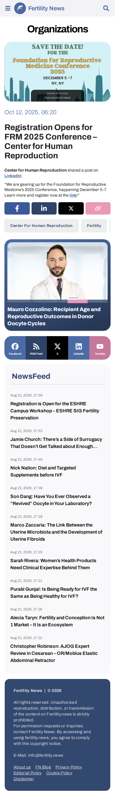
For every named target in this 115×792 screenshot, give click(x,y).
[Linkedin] (78, 345)
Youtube (100, 353)
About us (22, 767)
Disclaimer (24, 779)
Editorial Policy (28, 773)
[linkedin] (44, 208)
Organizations (57, 29)
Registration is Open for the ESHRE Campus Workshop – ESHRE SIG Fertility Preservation (54, 410)
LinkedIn (12, 176)
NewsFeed (31, 376)
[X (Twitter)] (71, 208)
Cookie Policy (59, 773)
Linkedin (79, 353)
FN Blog (43, 767)
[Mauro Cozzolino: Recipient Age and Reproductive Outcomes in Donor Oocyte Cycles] (57, 272)
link (73, 195)
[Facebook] (15, 345)
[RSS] (36, 345)
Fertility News (46, 8)
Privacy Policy (68, 767)
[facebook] (17, 208)
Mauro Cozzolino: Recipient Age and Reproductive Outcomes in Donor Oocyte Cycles (54, 316)
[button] (17, 301)
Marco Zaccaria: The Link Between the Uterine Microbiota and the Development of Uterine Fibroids (56, 532)
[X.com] (57, 345)
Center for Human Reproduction (41, 226)
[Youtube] (100, 345)
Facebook (15, 353)
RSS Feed (36, 353)
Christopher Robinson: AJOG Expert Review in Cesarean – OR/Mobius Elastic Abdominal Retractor (54, 653)
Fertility (94, 226)
